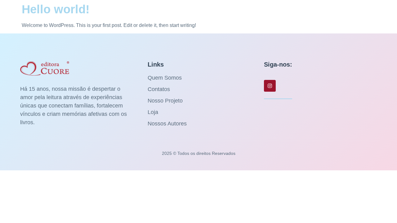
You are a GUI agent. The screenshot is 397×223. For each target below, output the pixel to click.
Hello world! (56, 9)
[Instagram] (270, 86)
